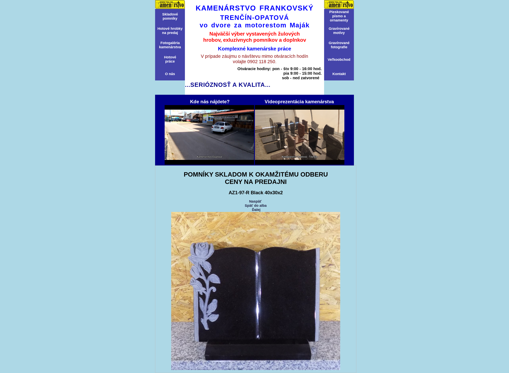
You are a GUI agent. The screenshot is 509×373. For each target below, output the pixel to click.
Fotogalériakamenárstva (170, 45)
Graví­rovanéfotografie (339, 45)
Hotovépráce (170, 59)
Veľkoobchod (339, 60)
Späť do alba (256, 206)
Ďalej (256, 210)
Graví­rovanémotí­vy (339, 31)
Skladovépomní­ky (170, 16)
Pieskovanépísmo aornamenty (339, 16)
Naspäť (255, 201)
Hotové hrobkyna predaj (170, 31)
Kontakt (339, 74)
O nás (170, 74)
